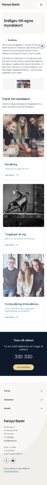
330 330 (23, 356)
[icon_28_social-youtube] (12, 460)
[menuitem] (18, 4)
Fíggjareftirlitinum (11, 471)
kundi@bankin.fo (10, 440)
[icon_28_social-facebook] (6, 460)
